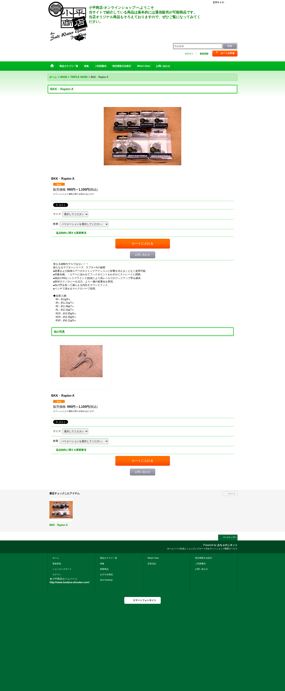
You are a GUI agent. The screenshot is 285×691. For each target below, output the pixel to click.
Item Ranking (106, 580)
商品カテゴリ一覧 (108, 558)
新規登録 (204, 53)
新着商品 (104, 569)
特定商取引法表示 (203, 558)
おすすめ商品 (106, 574)
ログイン (189, 53)
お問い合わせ (142, 254)
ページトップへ (230, 537)
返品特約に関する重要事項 (71, 232)
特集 (102, 563)
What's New (153, 558)
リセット (231, 493)
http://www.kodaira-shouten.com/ (69, 582)
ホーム (56, 558)
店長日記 (152, 563)
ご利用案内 (200, 563)
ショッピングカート (62, 569)
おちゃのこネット (227, 545)
